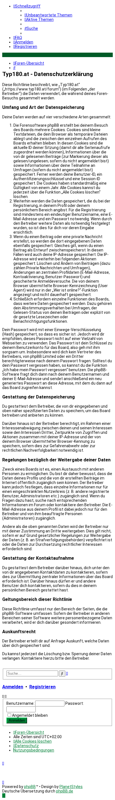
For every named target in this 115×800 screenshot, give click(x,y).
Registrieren (42, 686)
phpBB (30, 786)
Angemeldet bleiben (30, 715)
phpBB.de (64, 791)
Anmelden (12, 686)
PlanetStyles (71, 786)
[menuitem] (48, 15)
